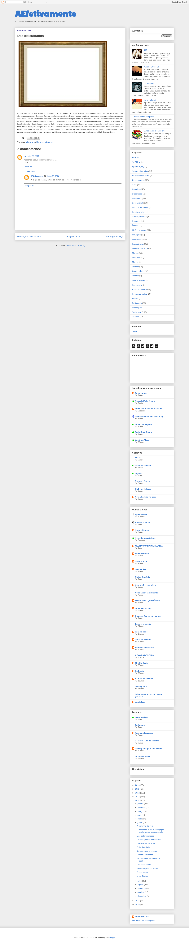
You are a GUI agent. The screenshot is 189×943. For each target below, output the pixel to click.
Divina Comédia (142, 577)
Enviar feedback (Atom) (75, 245)
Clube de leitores (143, 489)
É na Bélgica (142, 876)
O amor (135, 267)
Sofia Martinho (142, 554)
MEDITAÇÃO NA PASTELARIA (149, 546)
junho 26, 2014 (33, 156)
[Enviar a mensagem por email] (28, 138)
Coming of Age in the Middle (148, 748)
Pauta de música (139, 289)
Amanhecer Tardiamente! (147, 593)
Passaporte (137, 285)
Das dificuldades (144, 864)
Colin (134, 185)
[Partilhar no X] (33, 138)
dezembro (142, 896)
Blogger (112, 937)
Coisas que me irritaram (147, 851)
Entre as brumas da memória (148, 409)
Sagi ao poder (141, 632)
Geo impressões (139, 216)
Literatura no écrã (140, 248)
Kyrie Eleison (141, 514)
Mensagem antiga (114, 236)
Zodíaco (135, 317)
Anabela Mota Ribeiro (145, 401)
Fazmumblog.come (144, 733)
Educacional (30, 142)
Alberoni (135, 157)
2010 (137, 785)
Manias (135, 253)
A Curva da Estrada (144, 679)
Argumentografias (140, 171)
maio (140, 819)
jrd (25, 156)
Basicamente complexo (144, 116)
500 (145, 50)
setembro (142, 888)
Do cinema (137, 198)
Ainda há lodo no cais (145, 497)
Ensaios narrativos (140, 207)
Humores (40, 142)
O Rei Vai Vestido (143, 639)
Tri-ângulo (140, 725)
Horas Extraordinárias (145, 538)
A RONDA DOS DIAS (144, 655)
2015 (137, 901)
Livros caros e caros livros (155, 131)
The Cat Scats (141, 663)
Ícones (135, 225)
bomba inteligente (143, 424)
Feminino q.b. (138, 212)
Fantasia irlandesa (145, 855)
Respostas (31, 171)
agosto (141, 884)
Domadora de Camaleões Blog (149, 416)
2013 (137, 796)
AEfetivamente (45, 13)
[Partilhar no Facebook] (35, 138)
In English (136, 235)
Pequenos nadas (139, 294)
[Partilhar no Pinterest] (38, 138)
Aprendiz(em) (138, 166)
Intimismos (49, 142)
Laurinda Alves (142, 440)
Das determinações (145, 836)
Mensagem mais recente (29, 236)
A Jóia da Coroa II (151, 67)
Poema (135, 298)
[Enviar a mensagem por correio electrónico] (23, 138)
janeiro (141, 804)
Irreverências (138, 244)
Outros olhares (138, 280)
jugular (138, 473)
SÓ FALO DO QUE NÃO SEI (147, 600)
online (134, 331)
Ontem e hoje (138, 271)
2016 (137, 904)
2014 (137, 800)
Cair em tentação (143, 624)
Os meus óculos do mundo (148, 616)
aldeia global (141, 686)
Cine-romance (138, 180)
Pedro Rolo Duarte (143, 432)
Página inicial (73, 236)
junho (140, 822)
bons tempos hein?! (144, 608)
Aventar (138, 458)
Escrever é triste (142, 481)
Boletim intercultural (140, 175)
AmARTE (136, 162)
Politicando (137, 303)
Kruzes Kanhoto (142, 530)
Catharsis (139, 671)
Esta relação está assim (147, 868)
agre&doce (140, 702)
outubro (141, 892)
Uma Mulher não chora (145, 585)
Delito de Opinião (143, 465)
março (141, 811)
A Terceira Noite (142, 522)
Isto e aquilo (141, 561)
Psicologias (137, 308)
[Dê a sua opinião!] (30, 138)
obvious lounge (142, 756)
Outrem (135, 276)
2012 (137, 793)
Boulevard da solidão (146, 843)
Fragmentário (141, 717)
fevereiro (142, 807)
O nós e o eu (142, 872)
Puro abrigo (149, 83)
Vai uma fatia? (150, 100)
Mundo (135, 262)
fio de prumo (141, 393)
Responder (28, 166)
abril (140, 815)
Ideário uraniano (139, 230)
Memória (136, 257)
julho (140, 881)
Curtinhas (136, 189)
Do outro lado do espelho (147, 741)
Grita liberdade (143, 847)
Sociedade (136, 312)
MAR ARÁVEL (141, 569)
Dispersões (137, 194)
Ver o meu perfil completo (143, 920)
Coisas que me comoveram (149, 839)
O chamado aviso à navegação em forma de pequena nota (150, 831)
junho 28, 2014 (53, 176)
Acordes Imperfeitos (144, 647)
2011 (137, 789)
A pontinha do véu (145, 826)
